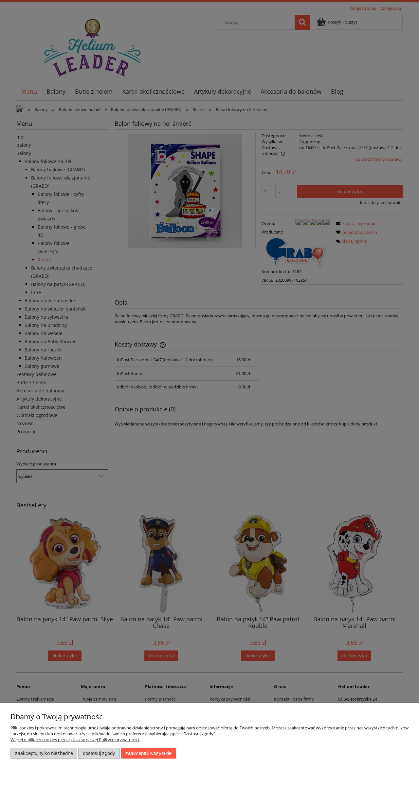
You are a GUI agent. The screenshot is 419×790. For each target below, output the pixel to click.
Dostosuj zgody (99, 753)
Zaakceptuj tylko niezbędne (44, 753)
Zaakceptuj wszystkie (148, 753)
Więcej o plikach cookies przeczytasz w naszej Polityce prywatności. (75, 740)
